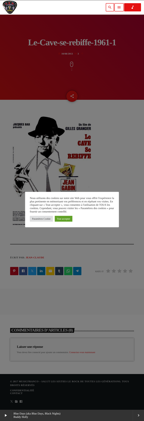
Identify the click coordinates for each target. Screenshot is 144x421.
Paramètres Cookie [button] (41, 218)
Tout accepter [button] (63, 218)
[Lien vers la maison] (10, 7)
